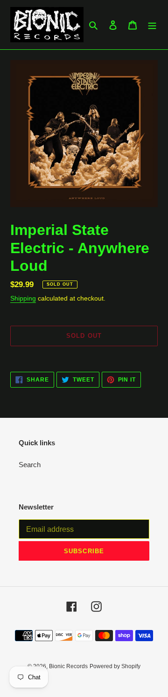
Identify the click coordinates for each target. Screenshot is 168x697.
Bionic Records (68, 666)
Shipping (23, 298)
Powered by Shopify (115, 666)
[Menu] (152, 25)
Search (30, 465)
